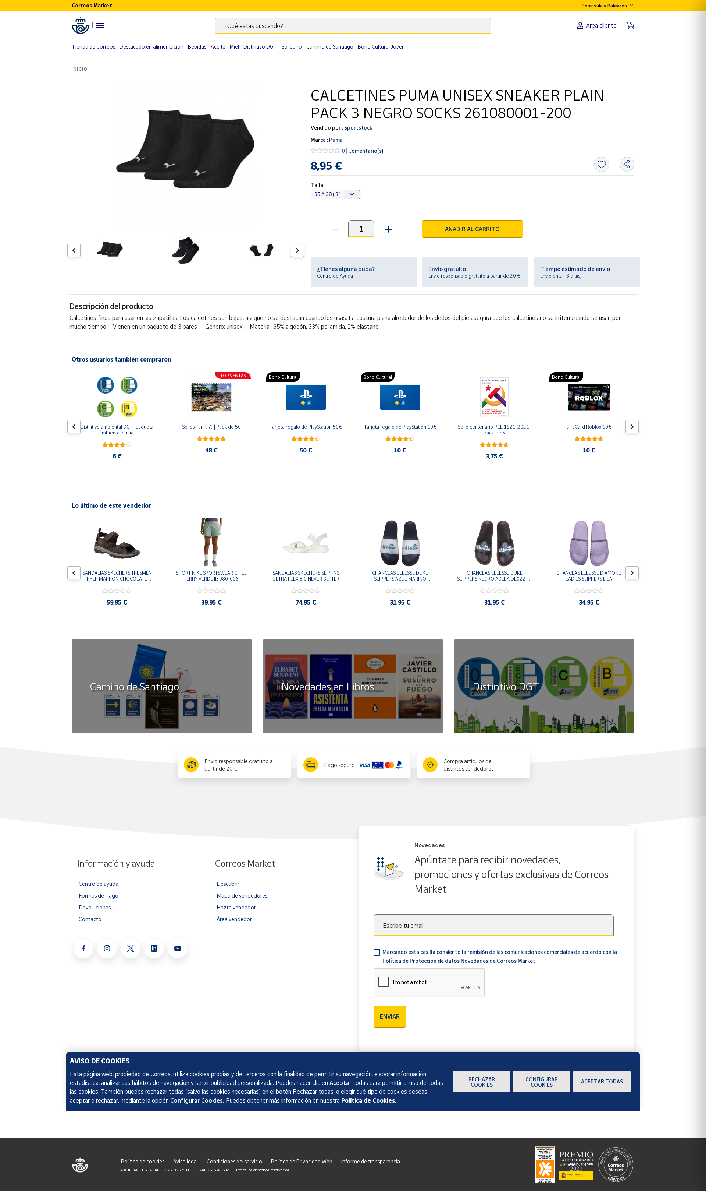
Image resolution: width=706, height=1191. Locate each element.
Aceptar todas (602, 1081)
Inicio (80, 69)
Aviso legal (185, 1161)
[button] (388, 228)
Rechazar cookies (481, 1082)
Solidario (292, 46)
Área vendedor (234, 919)
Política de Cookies (368, 1100)
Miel (234, 46)
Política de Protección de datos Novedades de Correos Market (458, 961)
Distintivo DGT (260, 46)
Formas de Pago (98, 895)
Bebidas (197, 46)
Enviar (390, 1016)
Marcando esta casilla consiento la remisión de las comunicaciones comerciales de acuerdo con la (499, 956)
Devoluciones (95, 907)
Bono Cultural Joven (381, 46)
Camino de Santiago (329, 46)
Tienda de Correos (93, 46)
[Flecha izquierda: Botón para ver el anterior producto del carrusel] (74, 250)
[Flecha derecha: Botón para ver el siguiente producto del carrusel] (297, 250)
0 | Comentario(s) (363, 151)
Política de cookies (142, 1161)
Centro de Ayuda (335, 276)
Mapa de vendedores (242, 895)
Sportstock (357, 127)
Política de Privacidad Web (301, 1161)
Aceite (218, 46)
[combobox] (353, 26)
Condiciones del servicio (234, 1161)
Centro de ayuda (98, 883)
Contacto (90, 919)
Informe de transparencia (370, 1161)
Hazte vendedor (236, 907)
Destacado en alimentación (151, 46)
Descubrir (228, 883)
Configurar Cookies (541, 1082)
